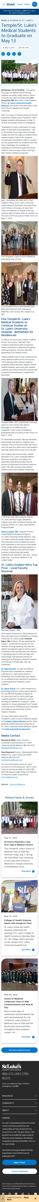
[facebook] (3, 1194)
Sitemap (17, 1188)
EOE (3, 1184)
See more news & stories (19, 1050)
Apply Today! (19, 1162)
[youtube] (35, 1194)
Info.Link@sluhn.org (9, 777)
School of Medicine (17, 784)
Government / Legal (8, 1188)
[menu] (4, 4)
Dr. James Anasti (8, 688)
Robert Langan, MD (9, 531)
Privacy (8, 1184)
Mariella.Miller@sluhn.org (11, 748)
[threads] (22, 1194)
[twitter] (29, 1194)
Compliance (31, 1186)
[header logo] (11, 4)
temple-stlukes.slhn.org (15, 721)
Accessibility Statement (18, 1184)
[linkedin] (16, 1194)
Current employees (19, 1171)
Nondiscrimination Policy (19, 1186)
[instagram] (10, 1194)
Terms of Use (6, 1186)
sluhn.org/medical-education (17, 729)
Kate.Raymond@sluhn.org (11, 760)
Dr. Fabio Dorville (8, 669)
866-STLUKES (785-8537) (15, 1075)
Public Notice (30, 1184)
